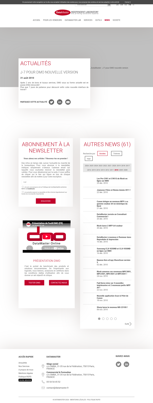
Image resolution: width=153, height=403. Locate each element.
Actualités (23, 363)
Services (88, 20)
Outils (98, 20)
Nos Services (24, 366)
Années (102, 153)
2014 (98, 170)
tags (89, 158)
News (107, 20)
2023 (100, 166)
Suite (127, 324)
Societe (116, 20)
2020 (114, 166)
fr (130, 5)
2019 (119, 166)
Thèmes (116, 153)
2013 (103, 170)
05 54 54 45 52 (53, 382)
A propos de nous (26, 370)
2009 (121, 170)
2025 (91, 166)
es (126, 5)
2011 (112, 170)
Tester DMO (34, 283)
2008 (125, 170)
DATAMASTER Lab (73, 20)
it (133, 5)
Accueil (36, 20)
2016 (89, 170)
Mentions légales (26, 373)
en (121, 5)
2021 (110, 166)
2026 (87, 166)
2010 (116, 170)
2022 (105, 166)
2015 (94, 170)
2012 (107, 170)
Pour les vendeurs (52, 20)
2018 (123, 166)
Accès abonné (25, 380)
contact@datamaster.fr (57, 388)
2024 (96, 166)
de (117, 5)
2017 (128, 166)
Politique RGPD (25, 377)
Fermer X (128, 2)
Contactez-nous (59, 283)
